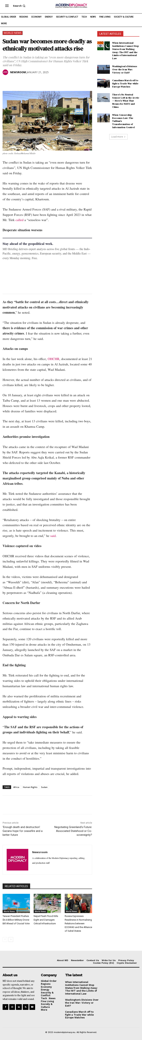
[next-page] (11, 939)
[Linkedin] (32, 81)
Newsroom (18, 72)
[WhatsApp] (23, 81)
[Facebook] (6, 81)
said (53, 535)
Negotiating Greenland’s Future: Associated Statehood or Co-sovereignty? (73, 831)
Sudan (44, 787)
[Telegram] (49, 81)
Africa (16, 787)
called (19, 220)
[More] (57, 81)
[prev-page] (5, 939)
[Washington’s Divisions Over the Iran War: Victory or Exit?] (103, 69)
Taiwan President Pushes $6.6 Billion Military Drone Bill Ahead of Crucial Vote (16, 920)
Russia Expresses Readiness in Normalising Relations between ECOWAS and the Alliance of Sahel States (78, 923)
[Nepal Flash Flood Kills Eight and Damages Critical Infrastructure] (47, 903)
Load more (117, 136)
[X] (14, 81)
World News (12, 33)
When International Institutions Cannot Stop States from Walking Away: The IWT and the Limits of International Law (125, 50)
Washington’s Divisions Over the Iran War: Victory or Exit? (124, 69)
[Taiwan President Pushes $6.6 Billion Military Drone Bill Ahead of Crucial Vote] (16, 903)
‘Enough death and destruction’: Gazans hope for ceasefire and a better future (23, 831)
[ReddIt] (40, 81)
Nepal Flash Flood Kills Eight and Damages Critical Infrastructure (46, 920)
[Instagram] (12, 1007)
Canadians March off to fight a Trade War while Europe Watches (125, 83)
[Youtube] (32, 1007)
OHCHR (53, 359)
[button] (19, 5)
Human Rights (30, 787)
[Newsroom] (6, 72)
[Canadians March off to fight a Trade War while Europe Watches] (103, 83)
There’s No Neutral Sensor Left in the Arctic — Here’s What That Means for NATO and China (125, 100)
